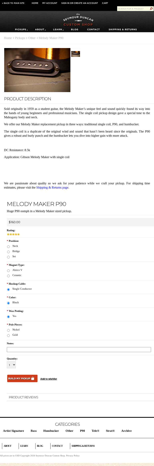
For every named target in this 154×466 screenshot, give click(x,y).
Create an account (86, 3)
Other (31, 38)
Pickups (20, 29)
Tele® (95, 430)
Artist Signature (13, 430)
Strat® (110, 430)
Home (35, 3)
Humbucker (51, 430)
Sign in (65, 3)
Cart (105, 3)
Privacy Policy (73, 455)
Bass (34, 430)
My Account (49, 3)
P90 (82, 430)
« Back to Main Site (13, 3)
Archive (126, 430)
